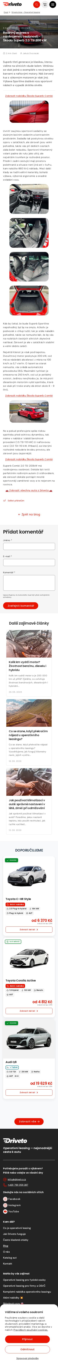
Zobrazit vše (27, 1121)
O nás (6, 1251)
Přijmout (27, 1339)
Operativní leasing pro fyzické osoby (24, 1280)
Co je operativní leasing (17, 1228)
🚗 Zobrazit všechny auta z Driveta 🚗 (29, 490)
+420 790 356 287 (18, 1185)
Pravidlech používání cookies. (30, 1329)
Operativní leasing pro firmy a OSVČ (24, 1285)
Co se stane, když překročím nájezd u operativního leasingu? (28, 735)
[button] (52, 4)
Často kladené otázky (15, 1240)
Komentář (9, 572)
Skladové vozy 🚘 (13, 1303)
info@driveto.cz (17, 1179)
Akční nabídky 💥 (13, 1297)
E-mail (7, 556)
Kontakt (7, 1263)
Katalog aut (10, 1257)
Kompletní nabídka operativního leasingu (27, 1291)
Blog (5, 1245)
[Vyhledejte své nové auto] (36, 4)
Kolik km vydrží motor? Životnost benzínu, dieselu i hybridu (27, 666)
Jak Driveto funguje (14, 1234)
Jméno (7, 540)
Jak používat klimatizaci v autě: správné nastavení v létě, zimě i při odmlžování (27, 804)
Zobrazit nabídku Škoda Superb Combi (29, 95)
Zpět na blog (31, 514)
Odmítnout (27, 1349)
